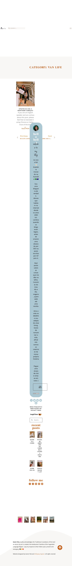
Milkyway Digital (39, 554)
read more (25, 128)
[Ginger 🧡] (39, 520)
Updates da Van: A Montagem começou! (25, 109)
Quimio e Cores (32, 441)
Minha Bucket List (39, 470)
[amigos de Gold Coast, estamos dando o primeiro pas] (20, 520)
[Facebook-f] (30, 484)
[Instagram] (31, 400)
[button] (70, 28)
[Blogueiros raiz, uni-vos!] (36, 393)
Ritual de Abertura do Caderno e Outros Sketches (39, 448)
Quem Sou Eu (32, 469)
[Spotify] (36, 403)
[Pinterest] (40, 400)
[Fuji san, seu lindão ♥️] (52, 520)
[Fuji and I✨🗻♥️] (45, 520)
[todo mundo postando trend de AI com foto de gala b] (33, 520)
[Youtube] (34, 400)
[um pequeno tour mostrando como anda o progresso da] (26, 520)
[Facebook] (37, 400)
